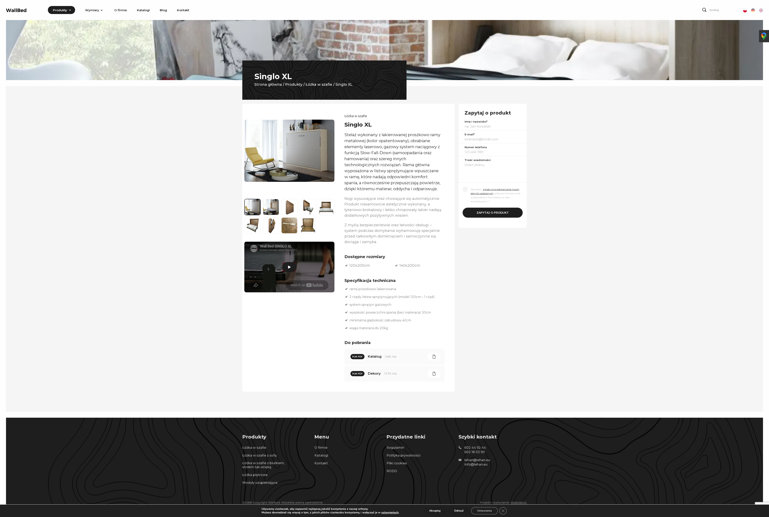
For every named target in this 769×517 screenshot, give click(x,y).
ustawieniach (390, 512)
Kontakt (183, 10)
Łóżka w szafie (319, 84)
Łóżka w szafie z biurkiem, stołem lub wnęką (263, 465)
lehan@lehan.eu (477, 460)
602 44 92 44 (475, 448)
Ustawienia (484, 511)
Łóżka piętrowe (255, 475)
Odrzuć (459, 511)
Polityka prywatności (403, 455)
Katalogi (143, 10)
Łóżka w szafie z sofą (259, 455)
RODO (392, 471)
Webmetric (518, 502)
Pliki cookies (397, 463)
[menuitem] (61, 10)
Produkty (60, 10)
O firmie (120, 10)
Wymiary (92, 10)
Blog (163, 10)
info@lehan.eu (475, 464)
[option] (289, 151)
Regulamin (395, 448)
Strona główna (268, 84)
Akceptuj (435, 511)
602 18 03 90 (474, 452)
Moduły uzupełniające (260, 483)
